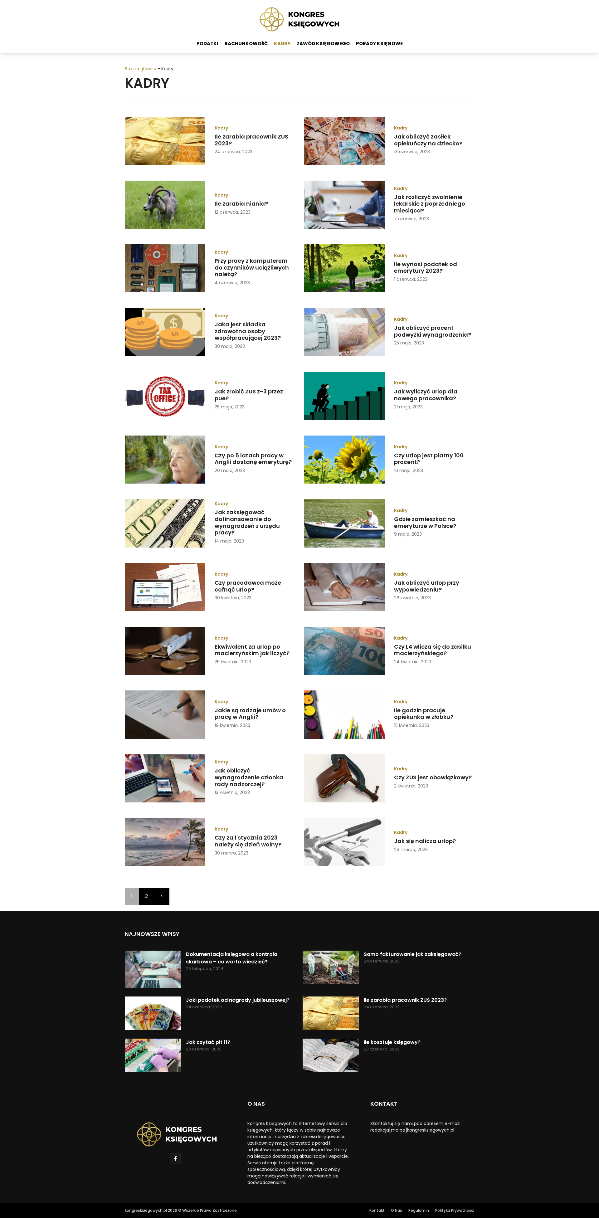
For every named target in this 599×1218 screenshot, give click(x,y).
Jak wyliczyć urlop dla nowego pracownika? (425, 394)
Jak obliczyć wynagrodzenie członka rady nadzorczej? (249, 777)
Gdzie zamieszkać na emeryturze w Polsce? (425, 522)
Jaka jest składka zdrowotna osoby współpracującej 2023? (248, 331)
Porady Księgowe (379, 43)
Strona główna (140, 69)
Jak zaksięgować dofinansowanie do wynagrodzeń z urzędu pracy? (247, 522)
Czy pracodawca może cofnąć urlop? (248, 586)
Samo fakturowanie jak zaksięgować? (412, 954)
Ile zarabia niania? (241, 203)
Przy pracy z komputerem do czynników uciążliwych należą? (252, 267)
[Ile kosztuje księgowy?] (331, 1056)
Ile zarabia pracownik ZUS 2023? (251, 140)
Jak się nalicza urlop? (425, 841)
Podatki (207, 43)
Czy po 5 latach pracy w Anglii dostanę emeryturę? (253, 458)
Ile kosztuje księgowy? (392, 1042)
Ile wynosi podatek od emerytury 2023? (425, 267)
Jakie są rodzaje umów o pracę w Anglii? (250, 713)
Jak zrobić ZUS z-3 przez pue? (249, 394)
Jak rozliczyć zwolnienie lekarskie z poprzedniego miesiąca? (429, 203)
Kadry (282, 43)
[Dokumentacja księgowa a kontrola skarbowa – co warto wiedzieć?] (153, 970)
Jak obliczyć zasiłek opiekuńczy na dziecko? (428, 140)
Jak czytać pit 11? (208, 1042)
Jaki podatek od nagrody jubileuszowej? (238, 1000)
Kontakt (377, 1210)
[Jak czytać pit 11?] (153, 1056)
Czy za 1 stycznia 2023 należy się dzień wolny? (248, 841)
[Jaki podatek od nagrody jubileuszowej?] (153, 1014)
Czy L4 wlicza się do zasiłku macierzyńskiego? (432, 650)
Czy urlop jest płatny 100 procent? (429, 458)
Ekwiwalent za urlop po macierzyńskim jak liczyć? (252, 650)
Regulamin (418, 1210)
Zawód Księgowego (323, 43)
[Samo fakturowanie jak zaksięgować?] (331, 969)
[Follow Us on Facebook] (175, 1158)
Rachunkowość (246, 43)
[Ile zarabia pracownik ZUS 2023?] (331, 1014)
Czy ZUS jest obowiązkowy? (433, 777)
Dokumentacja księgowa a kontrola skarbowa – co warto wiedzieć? (231, 958)
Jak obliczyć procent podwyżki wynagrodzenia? (432, 331)
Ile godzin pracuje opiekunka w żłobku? (423, 713)
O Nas (396, 1210)
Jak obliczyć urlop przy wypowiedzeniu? (426, 586)
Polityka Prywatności (454, 1210)
